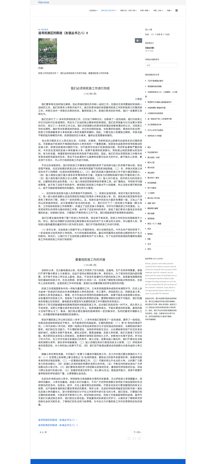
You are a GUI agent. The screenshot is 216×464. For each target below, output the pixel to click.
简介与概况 (151, 188)
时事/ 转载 (144, 10)
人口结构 (150, 193)
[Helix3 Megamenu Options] (177, 10)
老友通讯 (150, 172)
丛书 (149, 244)
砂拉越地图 (151, 183)
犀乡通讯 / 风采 (153, 157)
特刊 (149, 249)
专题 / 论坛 (157, 10)
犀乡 (149, 147)
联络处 (150, 234)
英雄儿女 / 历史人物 (128, 10)
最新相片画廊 (152, 208)
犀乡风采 (150, 167)
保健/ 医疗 (151, 203)
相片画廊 (150, 213)
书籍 (168, 10)
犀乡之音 (150, 162)
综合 (149, 229)
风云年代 (44, 29)
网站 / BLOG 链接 (154, 223)
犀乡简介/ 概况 (153, 178)
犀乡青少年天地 (153, 198)
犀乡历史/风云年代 (108, 10)
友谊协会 (93, 10)
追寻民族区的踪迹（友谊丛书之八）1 (58, 419)
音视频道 (150, 218)
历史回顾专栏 (152, 152)
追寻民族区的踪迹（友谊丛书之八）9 (58, 425)
